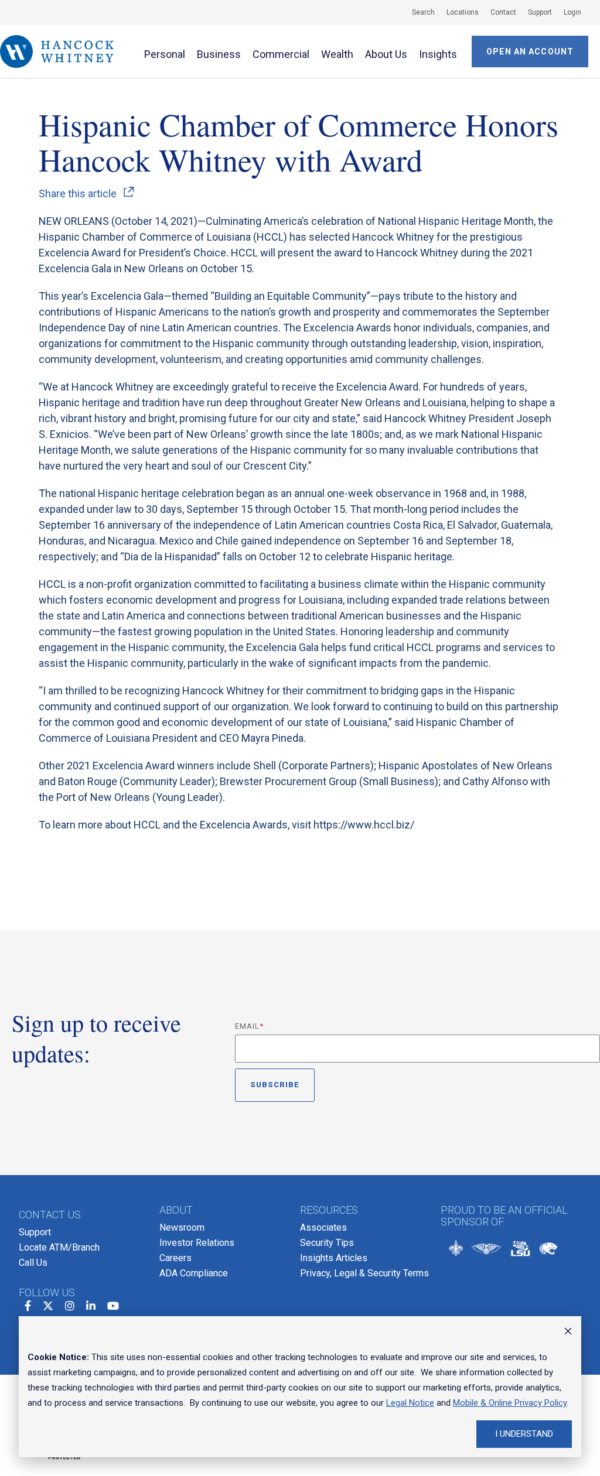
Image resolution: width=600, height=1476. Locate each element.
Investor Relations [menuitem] (196, 1242)
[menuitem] (417, 12)
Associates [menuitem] (323, 1227)
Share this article (78, 194)
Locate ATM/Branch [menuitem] (59, 1247)
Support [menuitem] (35, 1232)
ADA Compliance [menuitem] (193, 1273)
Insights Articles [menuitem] (333, 1257)
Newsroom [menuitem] (181, 1227)
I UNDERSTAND (524, 1434)
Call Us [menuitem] (33, 1262)
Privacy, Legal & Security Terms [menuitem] (364, 1273)
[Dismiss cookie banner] (568, 1332)
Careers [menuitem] (175, 1257)
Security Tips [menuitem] (327, 1242)
